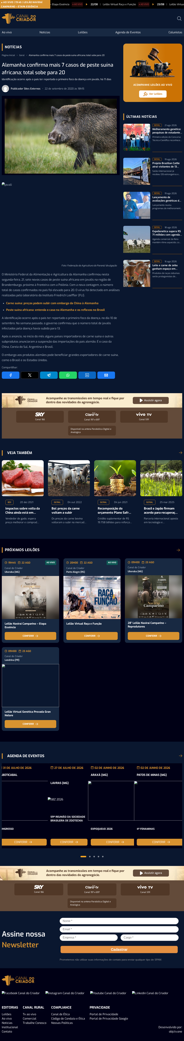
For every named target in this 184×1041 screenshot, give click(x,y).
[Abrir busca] (179, 18)
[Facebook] (10, 375)
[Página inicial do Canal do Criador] (19, 19)
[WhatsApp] (68, 375)
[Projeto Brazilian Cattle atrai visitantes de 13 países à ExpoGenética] (136, 172)
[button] (83, 856)
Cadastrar (119, 949)
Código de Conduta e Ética (68, 1018)
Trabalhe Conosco (34, 1023)
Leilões (83, 32)
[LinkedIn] (87, 375)
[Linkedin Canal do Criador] (150, 993)
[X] (29, 375)
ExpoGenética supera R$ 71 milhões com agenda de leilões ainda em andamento (166, 233)
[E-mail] (106, 375)
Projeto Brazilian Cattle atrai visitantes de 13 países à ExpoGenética (166, 165)
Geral (22, 55)
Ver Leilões (155, 94)
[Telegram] (49, 375)
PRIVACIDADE (100, 1007)
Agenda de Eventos (128, 32)
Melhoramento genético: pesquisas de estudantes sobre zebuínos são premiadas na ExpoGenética (166, 131)
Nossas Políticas (62, 1023)
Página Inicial (8, 55)
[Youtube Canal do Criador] (108, 993)
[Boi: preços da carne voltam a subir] (69, 478)
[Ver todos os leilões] (178, 550)
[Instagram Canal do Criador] (64, 993)
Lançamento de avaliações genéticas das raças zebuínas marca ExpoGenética (167, 199)
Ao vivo (7, 32)
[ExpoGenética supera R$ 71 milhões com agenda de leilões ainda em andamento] (136, 240)
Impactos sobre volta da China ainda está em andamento (22, 511)
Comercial (29, 1018)
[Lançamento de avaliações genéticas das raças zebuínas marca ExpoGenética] (136, 206)
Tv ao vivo (29, 1014)
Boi (9, 502)
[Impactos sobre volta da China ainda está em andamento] (23, 478)
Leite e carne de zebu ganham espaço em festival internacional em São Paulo (167, 267)
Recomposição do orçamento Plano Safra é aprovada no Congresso (114, 511)
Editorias (10, 1007)
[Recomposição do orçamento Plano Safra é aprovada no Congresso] (115, 478)
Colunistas (175, 32)
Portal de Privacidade (104, 1014)
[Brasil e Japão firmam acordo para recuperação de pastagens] (161, 478)
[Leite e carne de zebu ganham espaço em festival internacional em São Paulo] (136, 274)
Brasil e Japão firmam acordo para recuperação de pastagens (161, 511)
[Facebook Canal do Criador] (21, 993)
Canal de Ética (60, 1014)
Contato (7, 1031)
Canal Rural (33, 1007)
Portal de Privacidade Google (109, 1018)
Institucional (10, 1027)
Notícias (45, 32)
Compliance (61, 1007)
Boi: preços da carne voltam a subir (66, 511)
